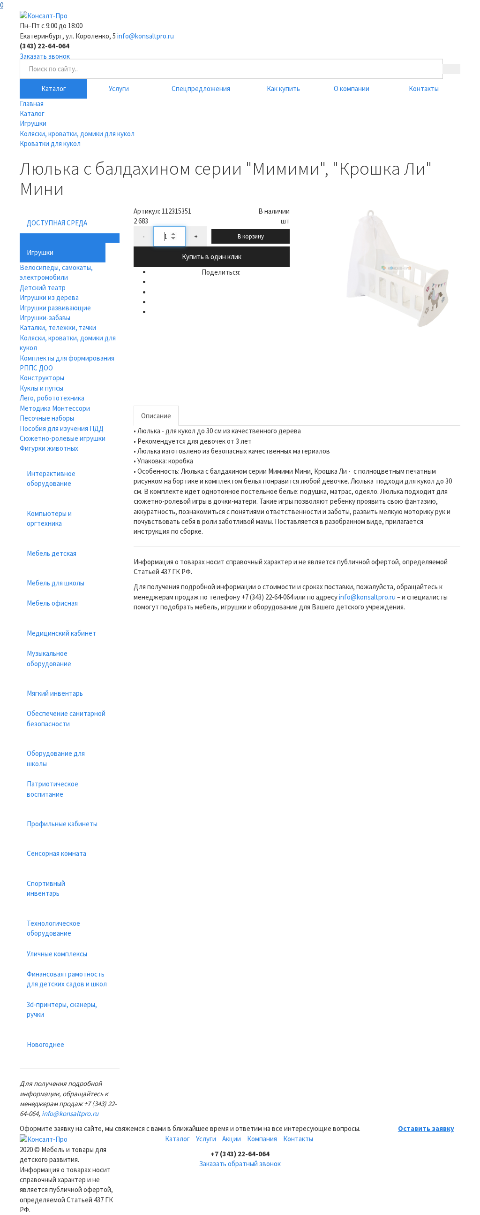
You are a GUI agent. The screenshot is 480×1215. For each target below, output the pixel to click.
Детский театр (43, 287)
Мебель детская (51, 553)
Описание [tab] (156, 415)
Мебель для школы (55, 582)
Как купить (283, 88)
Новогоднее (45, 1044)
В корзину (251, 236)
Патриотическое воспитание (52, 788)
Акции (231, 1138)
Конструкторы (42, 377)
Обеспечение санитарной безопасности (66, 718)
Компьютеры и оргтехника (49, 518)
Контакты (424, 88)
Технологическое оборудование (53, 928)
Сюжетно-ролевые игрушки (62, 438)
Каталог (53, 88)
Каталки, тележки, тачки (58, 327)
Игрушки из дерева (49, 297)
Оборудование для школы (56, 758)
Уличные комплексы (57, 953)
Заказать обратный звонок (240, 1163)
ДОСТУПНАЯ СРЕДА (57, 222)
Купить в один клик (211, 256)
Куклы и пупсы (41, 388)
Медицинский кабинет (61, 633)
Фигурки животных (49, 448)
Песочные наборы (47, 418)
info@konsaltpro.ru (145, 35)
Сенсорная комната (56, 853)
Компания (262, 1138)
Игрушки (40, 252)
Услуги (119, 88)
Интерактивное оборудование (51, 478)
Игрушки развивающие (55, 307)
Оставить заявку (426, 1128)
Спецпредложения (201, 88)
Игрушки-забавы (45, 317)
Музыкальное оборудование (49, 658)
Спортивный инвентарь (46, 888)
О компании (351, 88)
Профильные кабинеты (62, 823)
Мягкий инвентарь (55, 693)
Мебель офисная (52, 603)
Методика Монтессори (55, 408)
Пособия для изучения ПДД (62, 428)
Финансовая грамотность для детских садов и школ (67, 978)
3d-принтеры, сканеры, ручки (62, 1009)
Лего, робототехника (52, 397)
